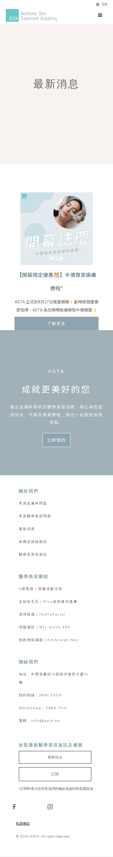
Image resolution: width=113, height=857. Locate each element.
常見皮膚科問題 (33, 503)
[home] (31, 15)
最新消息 (27, 529)
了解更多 (56, 323)
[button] (100, 15)
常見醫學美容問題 (35, 516)
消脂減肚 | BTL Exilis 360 (45, 627)
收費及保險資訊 (33, 541)
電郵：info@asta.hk (39, 720)
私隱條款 (23, 823)
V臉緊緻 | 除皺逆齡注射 (41, 588)
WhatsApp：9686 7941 (43, 708)
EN (104, 4)
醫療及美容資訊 (33, 554)
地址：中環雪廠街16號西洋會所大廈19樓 (53, 678)
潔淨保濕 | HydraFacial (42, 614)
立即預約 (56, 440)
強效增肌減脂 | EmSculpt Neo (49, 640)
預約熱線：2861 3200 (40, 695)
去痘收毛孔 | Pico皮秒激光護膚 (48, 601)
